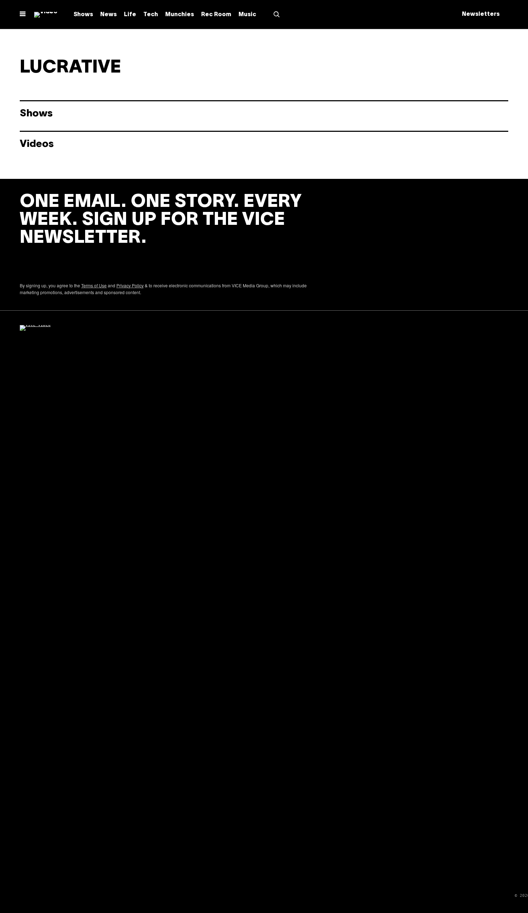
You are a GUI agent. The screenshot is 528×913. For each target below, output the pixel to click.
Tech (150, 14)
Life (130, 14)
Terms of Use (94, 285)
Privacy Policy (130, 285)
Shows (83, 14)
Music (247, 14)
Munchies (179, 14)
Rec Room (216, 14)
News (108, 14)
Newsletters (481, 14)
